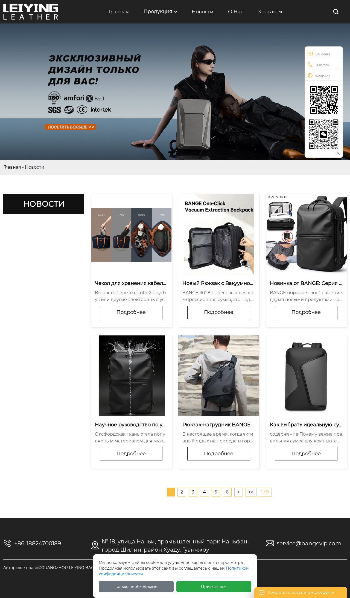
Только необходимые (136, 586)
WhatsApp (323, 76)
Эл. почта (322, 54)
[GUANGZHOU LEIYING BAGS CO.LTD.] (30, 11)
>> (251, 492)
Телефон (322, 65)
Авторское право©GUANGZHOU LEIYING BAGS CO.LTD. (58, 567)
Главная (12, 167)
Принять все (214, 586)
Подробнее (131, 312)
